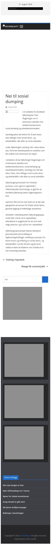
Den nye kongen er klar (13, 485)
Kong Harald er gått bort (14, 502)
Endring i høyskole (15, 259)
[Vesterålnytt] (10, 26)
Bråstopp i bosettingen (13, 513)
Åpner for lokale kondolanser (16, 496)
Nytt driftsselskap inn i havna (16, 491)
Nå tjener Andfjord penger (14, 507)
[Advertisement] (25, 56)
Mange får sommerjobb (33, 266)
